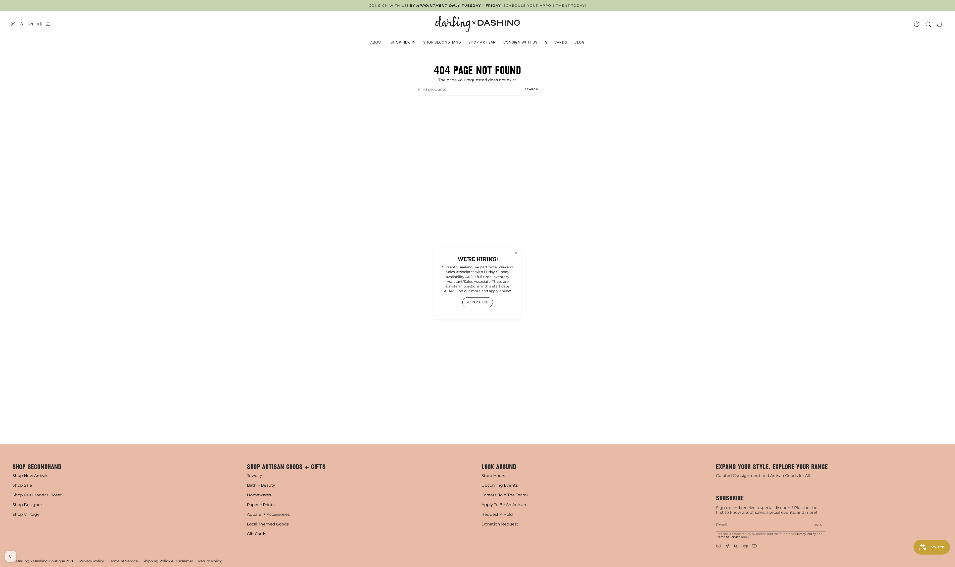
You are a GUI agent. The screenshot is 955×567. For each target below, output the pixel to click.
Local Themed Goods (268, 524)
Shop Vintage (26, 514)
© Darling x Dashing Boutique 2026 (43, 561)
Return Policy (210, 561)
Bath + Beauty (261, 485)
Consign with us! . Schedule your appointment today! (477, 5)
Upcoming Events (499, 485)
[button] (377, 42)
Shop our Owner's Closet (37, 495)
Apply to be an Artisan (503, 504)
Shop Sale (22, 485)
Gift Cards (256, 533)
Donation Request (499, 524)
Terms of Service (728, 537)
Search (531, 89)
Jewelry (254, 475)
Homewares (259, 495)
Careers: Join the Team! (504, 495)
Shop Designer (27, 504)
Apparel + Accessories (268, 514)
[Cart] (939, 24)
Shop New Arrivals (30, 475)
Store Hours (493, 475)
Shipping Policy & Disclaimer (168, 561)
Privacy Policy (805, 534)
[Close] (516, 252)
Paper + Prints (261, 504)
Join (818, 524)
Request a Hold (497, 514)
